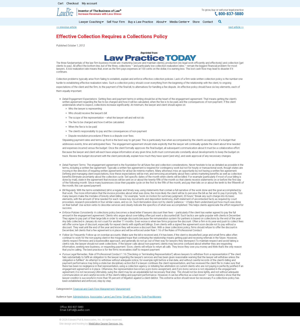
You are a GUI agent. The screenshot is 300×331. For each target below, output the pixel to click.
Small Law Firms (132, 296)
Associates (96, 296)
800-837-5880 (230, 14)
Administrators (81, 296)
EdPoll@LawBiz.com (78, 310)
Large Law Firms (112, 296)
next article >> (236, 27)
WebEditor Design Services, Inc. (106, 323)
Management (123, 288)
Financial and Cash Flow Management (94, 288)
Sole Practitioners (151, 296)
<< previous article (66, 27)
